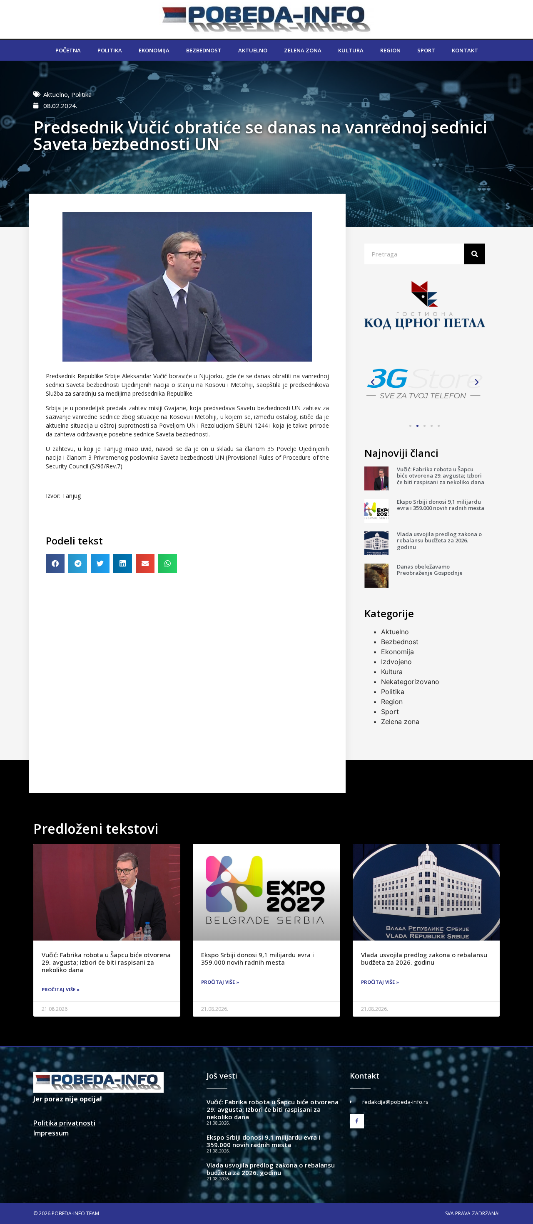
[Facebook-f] (357, 1121)
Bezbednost (204, 50)
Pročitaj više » (61, 989)
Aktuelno (252, 50)
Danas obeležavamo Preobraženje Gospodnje (430, 570)
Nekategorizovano (410, 681)
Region (390, 50)
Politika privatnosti (64, 1123)
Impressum (51, 1133)
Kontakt (465, 50)
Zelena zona (302, 50)
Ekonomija (154, 50)
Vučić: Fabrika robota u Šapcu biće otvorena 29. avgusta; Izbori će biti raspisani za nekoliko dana (440, 475)
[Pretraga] (474, 254)
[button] (55, 563)
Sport (426, 50)
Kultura (351, 50)
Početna (68, 50)
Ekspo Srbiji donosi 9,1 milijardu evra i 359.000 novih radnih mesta (440, 505)
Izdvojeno (396, 662)
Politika (109, 50)
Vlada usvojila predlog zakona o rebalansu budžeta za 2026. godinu (439, 540)
